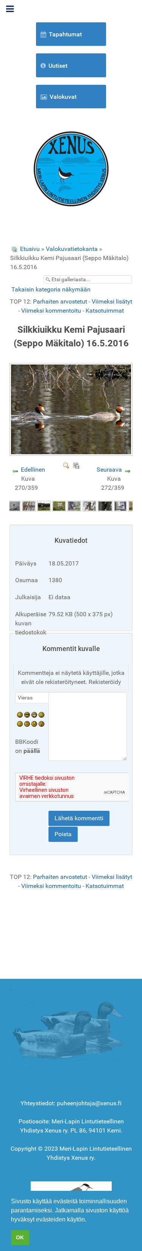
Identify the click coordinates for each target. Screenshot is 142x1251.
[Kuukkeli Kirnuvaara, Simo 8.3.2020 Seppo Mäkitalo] (89, 505)
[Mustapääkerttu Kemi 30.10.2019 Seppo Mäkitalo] (120, 505)
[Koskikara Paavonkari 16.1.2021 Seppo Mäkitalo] (13, 505)
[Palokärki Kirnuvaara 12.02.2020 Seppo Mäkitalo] (105, 505)
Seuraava (109, 469)
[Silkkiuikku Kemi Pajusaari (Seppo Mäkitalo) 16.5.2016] (71, 452)
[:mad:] (27, 723)
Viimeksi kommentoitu (51, 310)
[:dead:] (41, 723)
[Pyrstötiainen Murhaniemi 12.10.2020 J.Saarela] (29, 505)
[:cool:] (27, 714)
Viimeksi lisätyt (112, 301)
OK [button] (20, 1237)
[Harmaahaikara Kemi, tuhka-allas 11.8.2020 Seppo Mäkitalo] (59, 505)
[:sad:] (34, 723)
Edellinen (33, 469)
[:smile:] (20, 714)
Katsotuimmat (105, 310)
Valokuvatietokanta (72, 248)
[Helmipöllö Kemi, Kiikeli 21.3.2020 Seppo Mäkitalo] (74, 505)
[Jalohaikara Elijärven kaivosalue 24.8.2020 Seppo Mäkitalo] (44, 505)
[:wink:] (41, 714)
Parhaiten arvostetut (60, 301)
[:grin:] (34, 714)
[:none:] (20, 723)
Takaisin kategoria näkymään (51, 289)
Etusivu (30, 248)
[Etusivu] (71, 168)
